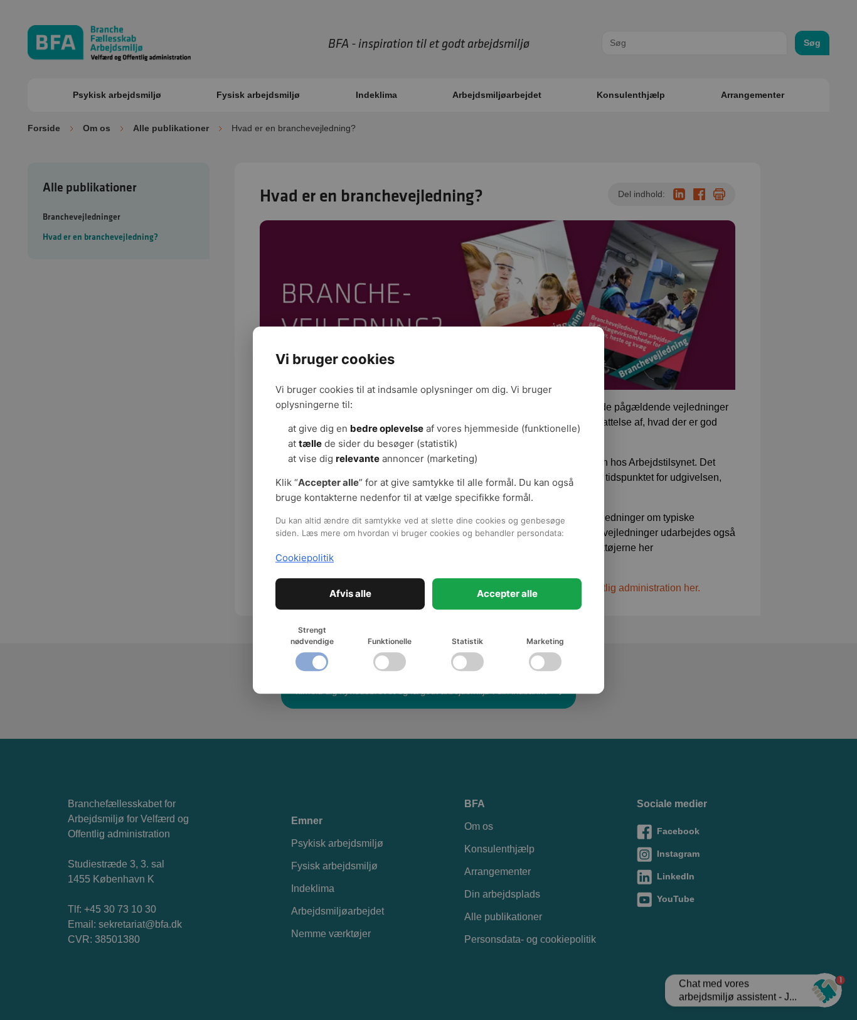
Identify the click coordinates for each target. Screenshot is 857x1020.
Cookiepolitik (304, 558)
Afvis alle (350, 593)
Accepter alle (507, 593)
